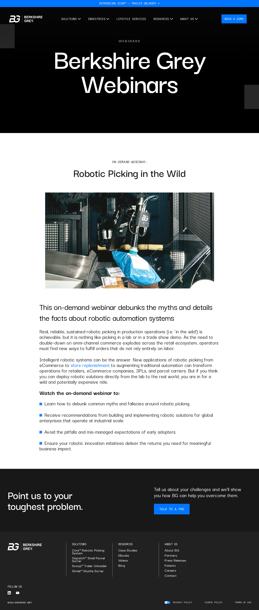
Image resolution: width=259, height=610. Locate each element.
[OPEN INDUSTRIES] (107, 18)
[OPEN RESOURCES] (171, 18)
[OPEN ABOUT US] (196, 18)
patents (170, 565)
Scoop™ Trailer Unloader (89, 565)
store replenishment (90, 364)
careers (170, 570)
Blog (121, 565)
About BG (172, 550)
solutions (79, 544)
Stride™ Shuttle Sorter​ (88, 571)
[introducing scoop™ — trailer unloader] (158, 3)
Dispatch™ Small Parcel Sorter (88, 559)
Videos (123, 560)
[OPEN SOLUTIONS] (79, 18)
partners (171, 555)
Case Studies (127, 550)
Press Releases (175, 560)
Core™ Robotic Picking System (88, 551)
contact (171, 575)
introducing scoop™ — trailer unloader (127, 3)
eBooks (123, 555)
